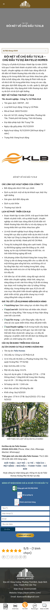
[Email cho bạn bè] (16, 557)
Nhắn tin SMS (44, 609)
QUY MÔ (21, 463)
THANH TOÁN (34, 466)
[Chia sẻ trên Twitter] (12, 557)
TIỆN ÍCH (40, 463)
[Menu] (4, 4)
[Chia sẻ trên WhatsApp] (4, 557)
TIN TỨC (25, 23)
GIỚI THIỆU (9, 463)
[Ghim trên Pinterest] (20, 557)
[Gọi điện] (25, 605)
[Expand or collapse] (45, 51)
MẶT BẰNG (9, 466)
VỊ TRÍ (30, 463)
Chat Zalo (15, 609)
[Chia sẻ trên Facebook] (8, 557)
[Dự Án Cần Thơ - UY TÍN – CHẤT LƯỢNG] (25, 4)
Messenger (34, 609)
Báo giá (5, 609)
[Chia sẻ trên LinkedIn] (25, 557)
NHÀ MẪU (21, 466)
